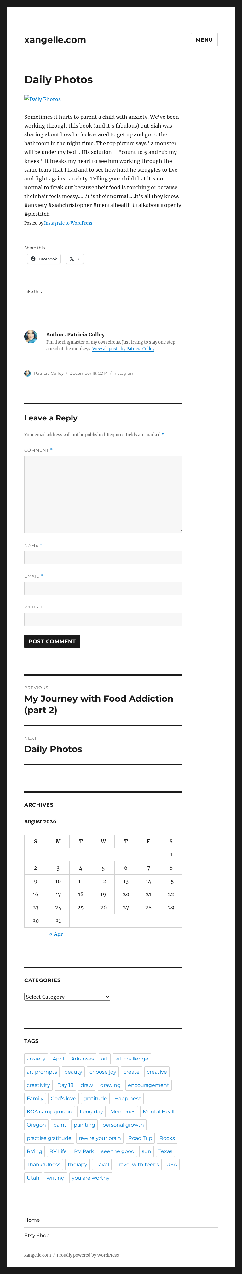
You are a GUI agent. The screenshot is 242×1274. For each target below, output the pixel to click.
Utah (33, 1178)
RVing (34, 1151)
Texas (165, 1151)
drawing (110, 1085)
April (58, 1059)
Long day (91, 1112)
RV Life (58, 1151)
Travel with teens (137, 1165)
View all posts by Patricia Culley (123, 348)
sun (146, 1151)
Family (35, 1098)
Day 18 (65, 1085)
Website (35, 606)
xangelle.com (55, 39)
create (132, 1072)
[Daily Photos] (103, 99)
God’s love (63, 1098)
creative (157, 1072)
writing (56, 1178)
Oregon (36, 1125)
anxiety (36, 1059)
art (104, 1059)
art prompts (42, 1072)
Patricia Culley (49, 373)
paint (59, 1125)
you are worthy (91, 1178)
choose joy (102, 1072)
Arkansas (82, 1059)
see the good (118, 1151)
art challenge (131, 1059)
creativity (38, 1085)
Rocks (167, 1138)
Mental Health (161, 1112)
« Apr (56, 934)
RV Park (84, 1151)
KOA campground (49, 1112)
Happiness (127, 1098)
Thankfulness (43, 1165)
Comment (38, 450)
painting (84, 1125)
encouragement (148, 1085)
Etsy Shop (37, 1235)
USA (171, 1165)
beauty (73, 1072)
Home (32, 1220)
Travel (102, 1165)
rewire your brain (100, 1138)
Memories (122, 1112)
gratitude (95, 1098)
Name (33, 545)
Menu (204, 40)
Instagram (124, 373)
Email (33, 576)
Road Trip (140, 1138)
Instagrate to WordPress (68, 223)
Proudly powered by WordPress (88, 1255)
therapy (77, 1165)
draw (87, 1085)
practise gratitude (49, 1138)
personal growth (123, 1125)
